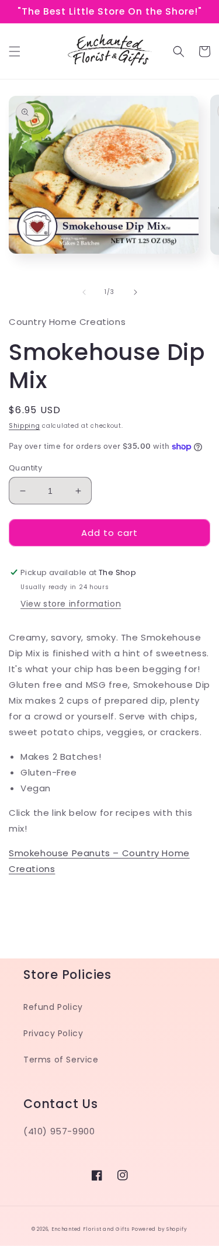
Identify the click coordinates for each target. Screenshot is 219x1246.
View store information (70, 604)
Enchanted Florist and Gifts (90, 1229)
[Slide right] (135, 292)
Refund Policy (53, 1007)
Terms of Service (61, 1059)
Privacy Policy (53, 1033)
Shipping (24, 425)
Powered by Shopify (159, 1229)
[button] (14, 51)
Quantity (25, 467)
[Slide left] (84, 292)
